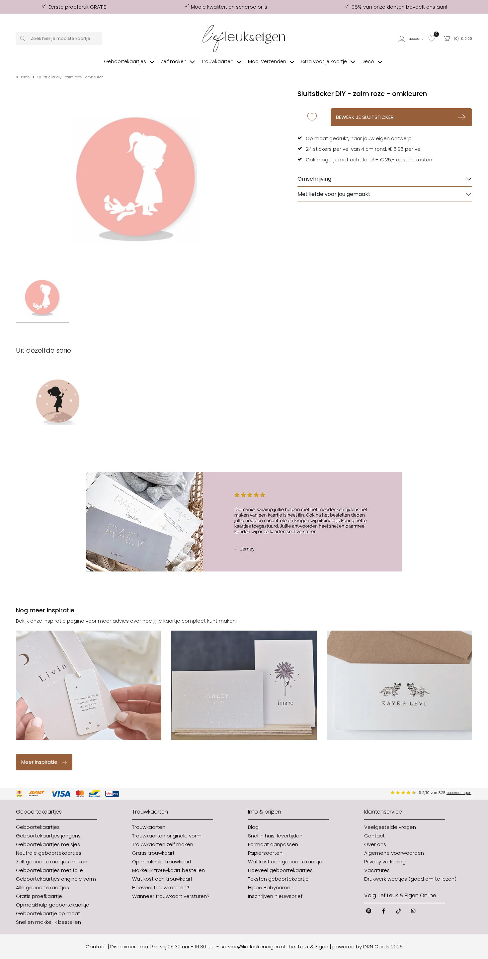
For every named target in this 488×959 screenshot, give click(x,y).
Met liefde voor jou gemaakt (333, 194)
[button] (411, 38)
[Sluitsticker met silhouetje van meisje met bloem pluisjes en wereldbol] (57, 401)
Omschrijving (314, 179)
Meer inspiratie (39, 761)
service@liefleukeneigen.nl (252, 946)
